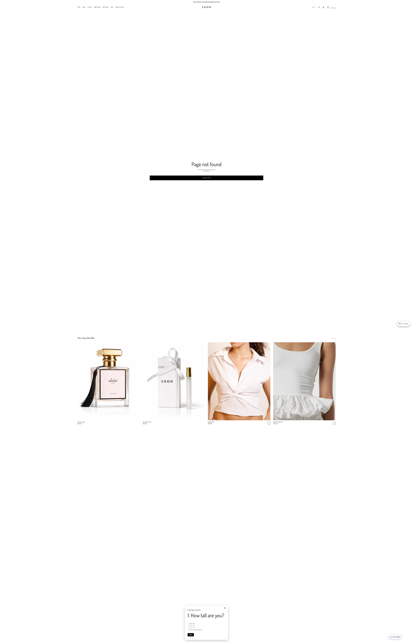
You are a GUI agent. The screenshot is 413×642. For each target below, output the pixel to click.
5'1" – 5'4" (192, 627)
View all (334, 338)
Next (190, 635)
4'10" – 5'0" (192, 625)
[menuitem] (78, 7)
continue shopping (206, 178)
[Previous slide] (80, 381)
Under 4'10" (192, 623)
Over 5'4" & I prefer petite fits (196, 630)
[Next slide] (136, 381)
